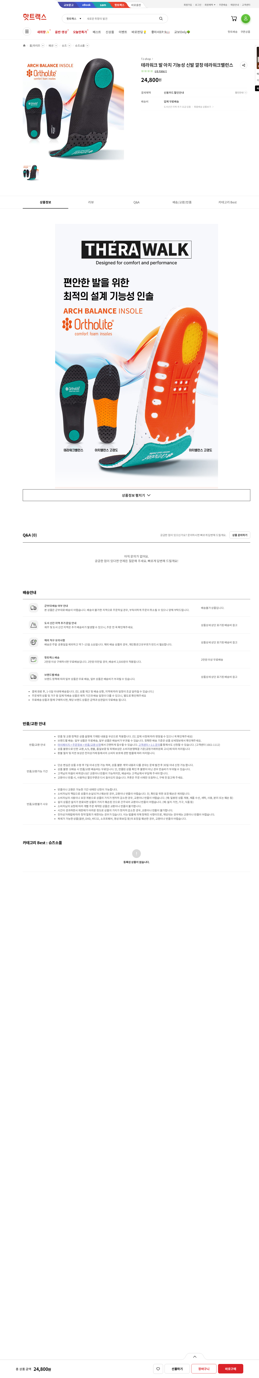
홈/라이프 (35, 45)
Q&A (136, 202)
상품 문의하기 (239, 535)
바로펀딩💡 (139, 32)
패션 (51, 45)
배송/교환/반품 (182, 202)
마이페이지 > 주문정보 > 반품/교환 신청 (79, 745)
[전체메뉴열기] (27, 31)
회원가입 (188, 4)
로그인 (198, 4)
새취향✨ (43, 32)
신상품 (110, 32)
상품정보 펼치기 (133, 495)
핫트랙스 (71, 18)
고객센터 (246, 4)
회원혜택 (209, 4)
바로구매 (230, 1368)
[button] (243, 65)
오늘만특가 (80, 32)
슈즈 (64, 45)
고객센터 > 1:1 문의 (149, 745)
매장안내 (235, 4)
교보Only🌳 (182, 32)
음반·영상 (61, 32)
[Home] (24, 45)
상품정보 (45, 202)
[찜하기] (158, 1369)
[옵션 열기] (195, 1356)
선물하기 (177, 1368)
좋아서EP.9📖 (160, 32)
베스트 (97, 32)
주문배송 (223, 4)
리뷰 (91, 202)
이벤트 (123, 32)
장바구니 (204, 1368)
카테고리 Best (227, 202)
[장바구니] (234, 18)
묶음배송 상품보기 (202, 106)
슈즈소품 (80, 45)
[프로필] (245, 18)
